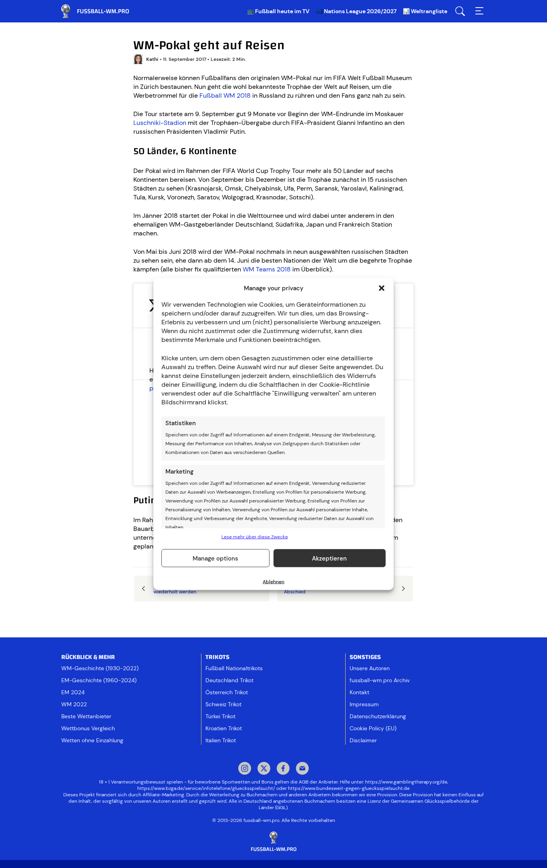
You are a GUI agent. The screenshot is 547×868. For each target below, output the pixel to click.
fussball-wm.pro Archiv (380, 680)
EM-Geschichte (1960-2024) (99, 680)
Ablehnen (273, 581)
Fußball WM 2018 (225, 95)
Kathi (152, 59)
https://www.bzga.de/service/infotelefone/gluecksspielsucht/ (206, 788)
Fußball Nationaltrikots (234, 668)
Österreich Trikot (226, 692)
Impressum (364, 704)
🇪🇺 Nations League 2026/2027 (356, 11)
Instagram (244, 769)
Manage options (215, 558)
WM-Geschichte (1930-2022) (100, 668)
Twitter (263, 769)
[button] (382, 288)
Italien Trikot (220, 740)
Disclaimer (363, 740)
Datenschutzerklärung (378, 716)
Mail (302, 769)
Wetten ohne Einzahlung (92, 740)
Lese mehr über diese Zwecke (254, 537)
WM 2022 (74, 704)
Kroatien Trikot (223, 728)
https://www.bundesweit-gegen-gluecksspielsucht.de (349, 788)
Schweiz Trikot (223, 704)
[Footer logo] (273, 842)
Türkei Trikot (220, 716)
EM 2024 (72, 692)
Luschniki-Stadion (159, 123)
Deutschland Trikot (229, 680)
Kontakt (359, 692)
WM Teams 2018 (267, 269)
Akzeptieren (329, 558)
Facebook (283, 769)
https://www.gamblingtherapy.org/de (406, 782)
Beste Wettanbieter (86, 716)
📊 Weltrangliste (425, 11)
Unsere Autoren (370, 668)
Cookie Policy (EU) (373, 728)
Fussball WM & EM (101, 11)
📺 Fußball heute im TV (278, 11)
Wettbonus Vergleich (88, 728)
